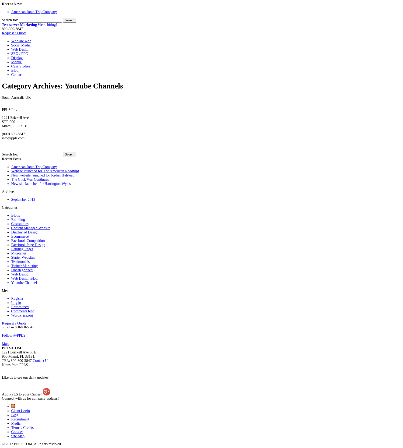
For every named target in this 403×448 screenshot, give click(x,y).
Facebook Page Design (28, 245)
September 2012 (23, 199)
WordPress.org (22, 315)
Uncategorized (22, 270)
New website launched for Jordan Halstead (42, 175)
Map (5, 344)
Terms (15, 428)
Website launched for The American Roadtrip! (45, 171)
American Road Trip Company (34, 12)
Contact (17, 75)
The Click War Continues (30, 179)
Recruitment (20, 419)
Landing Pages (22, 249)
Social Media (21, 45)
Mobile (16, 62)
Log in (16, 303)
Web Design (20, 49)
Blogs (15, 215)
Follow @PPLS (13, 335)
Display (17, 58)
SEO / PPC (19, 54)
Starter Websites (23, 257)
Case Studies (20, 66)
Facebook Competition (28, 241)
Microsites (18, 253)
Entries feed (20, 307)
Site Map (17, 436)
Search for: (10, 20)
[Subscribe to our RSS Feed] (13, 407)
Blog (14, 70)
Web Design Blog (24, 278)
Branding (18, 220)
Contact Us (41, 361)
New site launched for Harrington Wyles (41, 184)
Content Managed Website (30, 228)
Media (16, 423)
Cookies (17, 432)
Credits (28, 428)
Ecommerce (20, 236)
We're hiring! (47, 25)
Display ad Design (24, 232)
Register (17, 298)
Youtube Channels (24, 283)
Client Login (20, 411)
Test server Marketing (19, 25)
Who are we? (21, 41)
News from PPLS (15, 365)
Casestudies (19, 224)
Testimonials (20, 262)
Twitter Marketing (24, 266)
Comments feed (22, 311)
